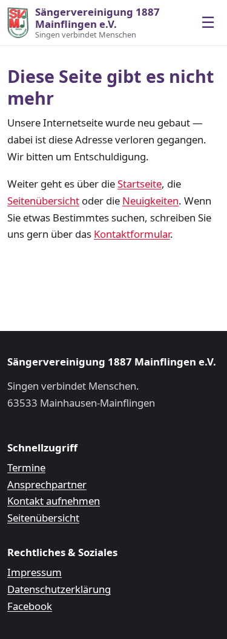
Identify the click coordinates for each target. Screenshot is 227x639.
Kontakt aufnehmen (53, 501)
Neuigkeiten (150, 201)
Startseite (139, 184)
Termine (26, 467)
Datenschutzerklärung (59, 589)
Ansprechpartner (47, 484)
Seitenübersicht (43, 201)
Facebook (29, 606)
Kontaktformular (132, 234)
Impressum (34, 572)
